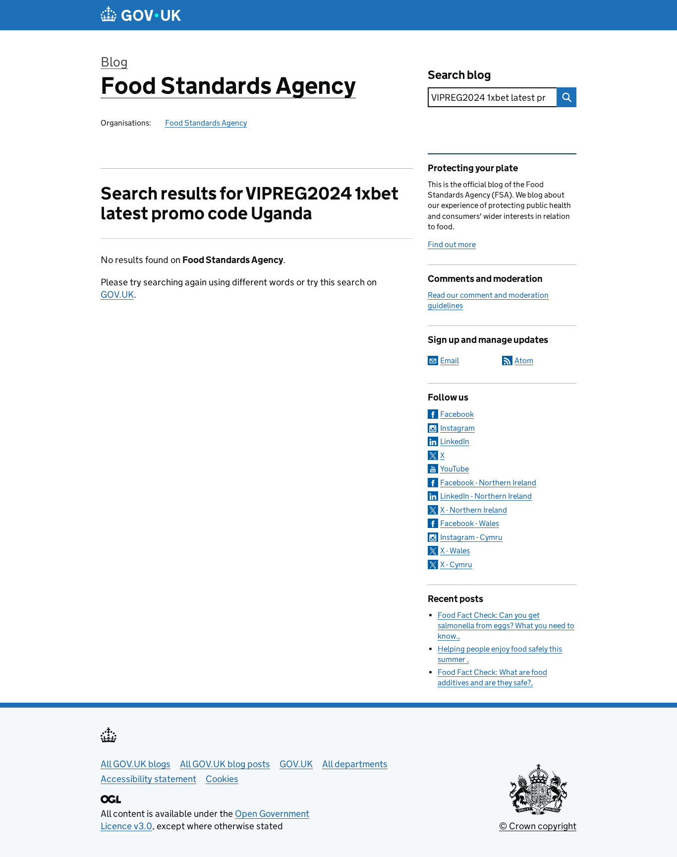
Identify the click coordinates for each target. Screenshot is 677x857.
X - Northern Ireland (473, 510)
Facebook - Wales (469, 523)
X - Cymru (456, 564)
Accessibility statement (148, 779)
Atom (523, 360)
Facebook (457, 414)
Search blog (459, 74)
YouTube (454, 468)
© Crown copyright (537, 826)
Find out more (452, 244)
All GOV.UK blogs (135, 764)
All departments (355, 764)
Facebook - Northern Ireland (488, 482)
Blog (114, 62)
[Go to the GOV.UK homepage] (141, 15)
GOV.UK (117, 294)
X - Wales (455, 550)
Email (449, 360)
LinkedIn (454, 441)
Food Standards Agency (228, 85)
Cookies (222, 779)
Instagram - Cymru (471, 537)
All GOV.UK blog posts (225, 764)
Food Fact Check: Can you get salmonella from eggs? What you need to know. (506, 625)
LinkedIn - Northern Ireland (486, 496)
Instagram (457, 428)
